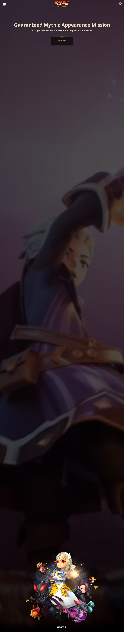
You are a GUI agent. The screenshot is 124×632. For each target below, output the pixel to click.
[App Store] (61, 627)
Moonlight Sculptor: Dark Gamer (62, 4)
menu (4, 4)
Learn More (62, 41)
